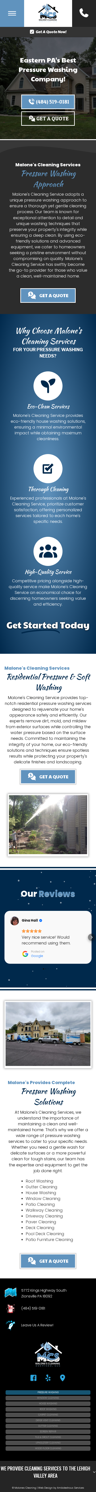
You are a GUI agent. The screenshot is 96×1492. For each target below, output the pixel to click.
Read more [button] (33, 954)
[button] (48, 102)
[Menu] (12, 13)
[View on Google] (14, 920)
